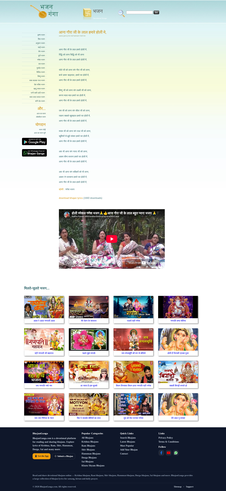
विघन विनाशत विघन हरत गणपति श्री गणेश (133, 385)
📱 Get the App (41, 456)
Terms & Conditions (168, 442)
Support (189, 486)
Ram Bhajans (88, 445)
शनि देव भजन (40, 101)
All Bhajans (87, 438)
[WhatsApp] (176, 453)
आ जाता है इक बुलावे (88, 385)
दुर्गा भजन (41, 55)
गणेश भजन (41, 60)
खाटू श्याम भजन (39, 89)
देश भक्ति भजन (39, 84)
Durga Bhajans (89, 457)
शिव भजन (41, 39)
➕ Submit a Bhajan (63, 456)
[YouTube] (168, 453)
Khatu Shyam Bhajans (93, 465)
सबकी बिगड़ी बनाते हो (178, 385)
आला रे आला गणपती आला (44, 320)
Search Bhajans (128, 438)
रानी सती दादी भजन (38, 93)
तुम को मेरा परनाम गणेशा (133, 418)
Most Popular (127, 445)
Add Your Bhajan (129, 449)
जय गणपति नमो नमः (44, 385)
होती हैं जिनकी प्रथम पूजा (178, 353)
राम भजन (41, 64)
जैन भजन (41, 51)
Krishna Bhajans (90, 442)
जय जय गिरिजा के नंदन (44, 418)
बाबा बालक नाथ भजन (37, 80)
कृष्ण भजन (41, 35)
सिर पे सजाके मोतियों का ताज (89, 418)
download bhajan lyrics (71, 198)
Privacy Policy (165, 438)
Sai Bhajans (87, 461)
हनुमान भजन (40, 43)
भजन (100, 13)
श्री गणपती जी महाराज (44, 353)
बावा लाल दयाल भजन (37, 97)
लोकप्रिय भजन (41, 117)
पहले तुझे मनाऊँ (88, 353)
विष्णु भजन (41, 76)
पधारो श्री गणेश (133, 320)
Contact (124, 453)
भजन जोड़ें (42, 130)
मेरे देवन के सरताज (88, 320)
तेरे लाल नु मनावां (178, 418)
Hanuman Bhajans (91, 453)
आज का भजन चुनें (40, 133)
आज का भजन (41, 114)
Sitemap (177, 486)
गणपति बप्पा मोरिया (178, 320)
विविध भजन (41, 72)
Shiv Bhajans (88, 449)
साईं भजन (41, 47)
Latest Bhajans (127, 442)
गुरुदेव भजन (41, 68)
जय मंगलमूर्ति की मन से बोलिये (133, 353)
